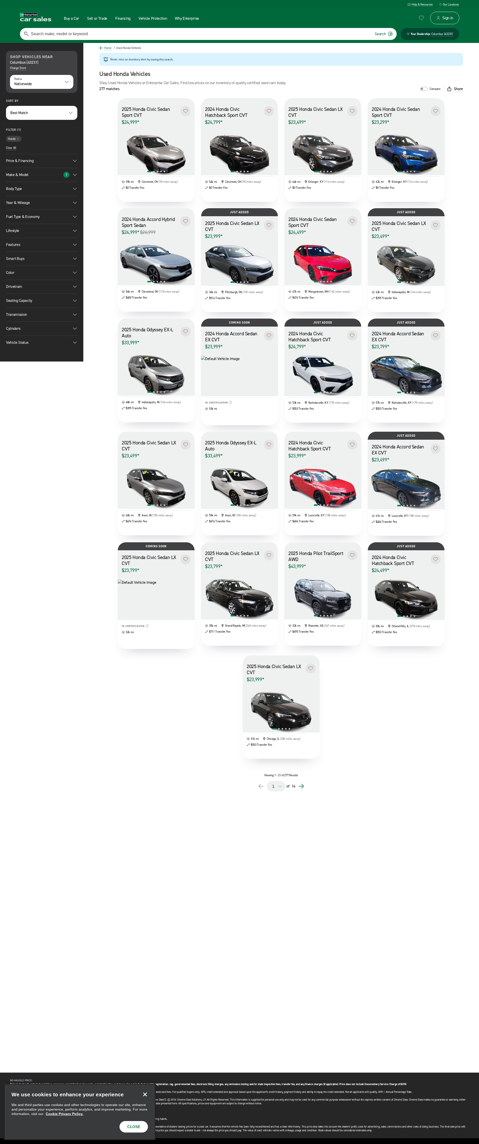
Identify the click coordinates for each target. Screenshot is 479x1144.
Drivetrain (14, 286)
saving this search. (162, 59)
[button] (185, 111)
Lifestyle (12, 230)
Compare (435, 89)
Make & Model (36, 174)
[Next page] (301, 786)
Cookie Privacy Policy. (64, 1114)
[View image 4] (161, 171)
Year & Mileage (18, 202)
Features (13, 244)
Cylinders (13, 328)
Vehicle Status (17, 342)
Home (108, 48)
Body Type (14, 188)
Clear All (11, 148)
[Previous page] (261, 786)
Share (458, 88)
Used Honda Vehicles (127, 48)
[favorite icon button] (421, 17)
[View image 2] (154, 171)
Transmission (16, 314)
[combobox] (41, 82)
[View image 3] (157, 171)
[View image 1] (149, 171)
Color (10, 272)
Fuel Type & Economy (23, 216)
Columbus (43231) (442, 34)
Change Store (18, 68)
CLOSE (133, 1127)
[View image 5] (164, 171)
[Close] (145, 1094)
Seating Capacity (19, 300)
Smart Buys (15, 258)
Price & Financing (20, 160)
